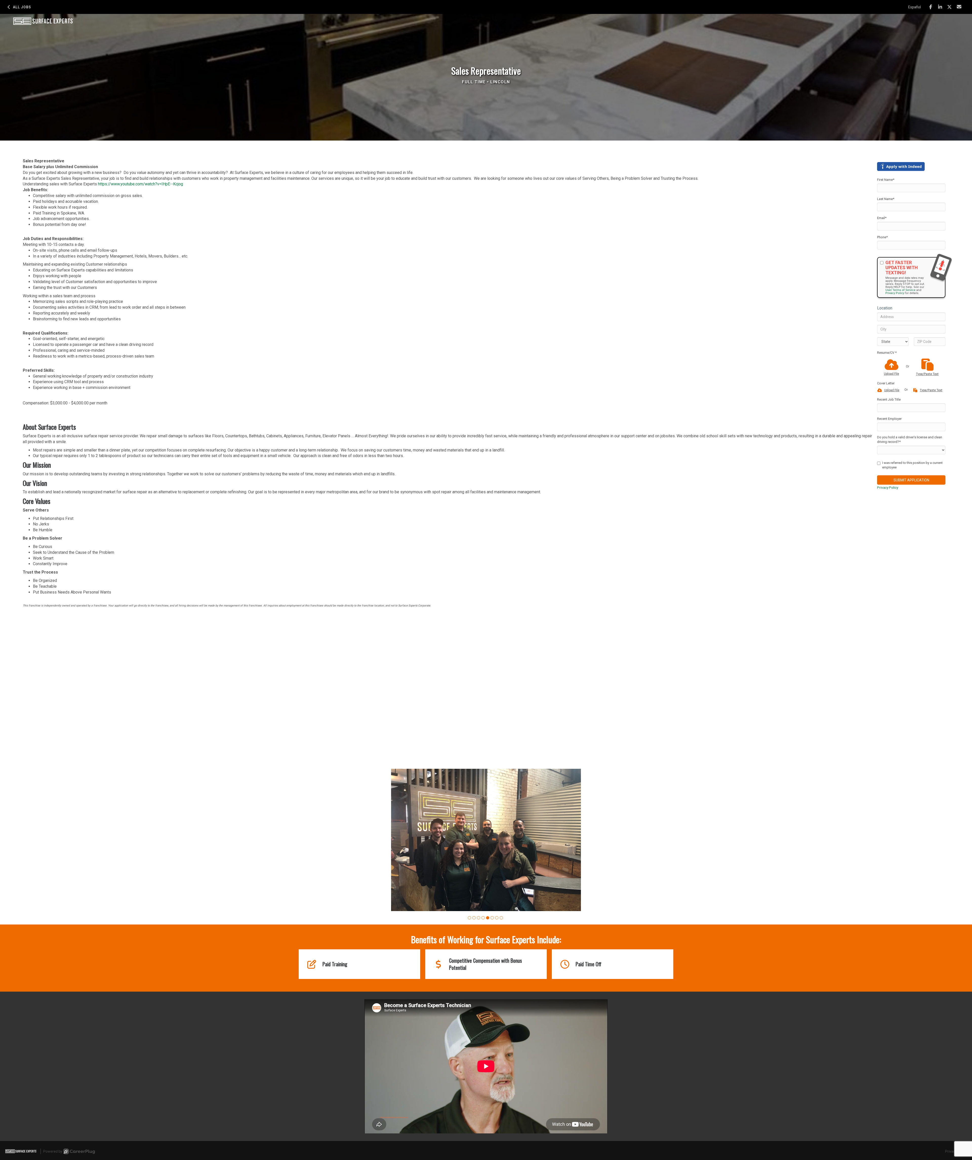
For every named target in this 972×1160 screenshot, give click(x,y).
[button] (469, 955)
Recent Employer (889, 419)
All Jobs (22, 7)
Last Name (885, 199)
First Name (885, 180)
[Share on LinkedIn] (940, 7)
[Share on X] (950, 7)
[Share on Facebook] (931, 7)
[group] (486, 859)
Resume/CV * (887, 353)
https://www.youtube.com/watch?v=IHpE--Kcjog (140, 184)
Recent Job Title (889, 399)
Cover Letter (886, 383)
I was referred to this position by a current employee (912, 465)
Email (881, 218)
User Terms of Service (900, 290)
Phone (882, 237)
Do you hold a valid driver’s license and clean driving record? (909, 439)
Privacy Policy (894, 293)
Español (914, 7)
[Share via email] (959, 6)
